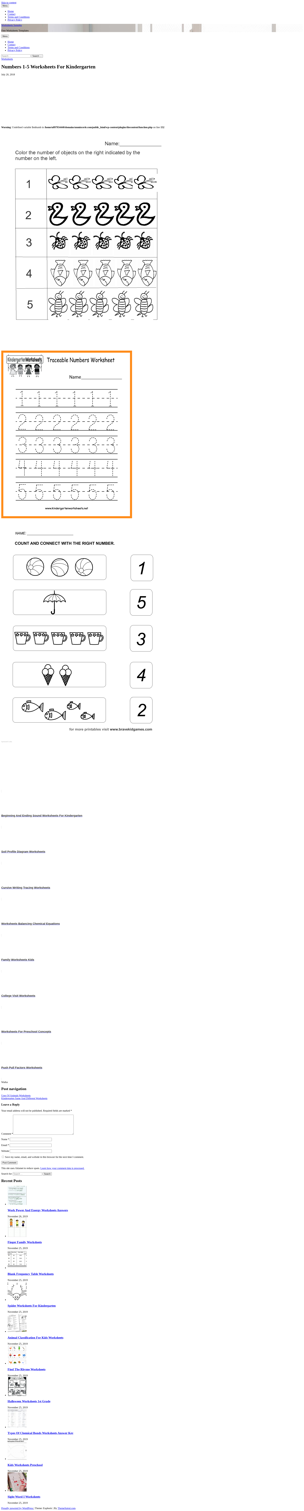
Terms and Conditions (19, 17)
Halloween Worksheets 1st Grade (29, 1401)
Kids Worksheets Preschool (25, 1465)
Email (5, 1145)
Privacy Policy (15, 19)
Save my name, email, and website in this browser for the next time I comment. (44, 1157)
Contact (11, 14)
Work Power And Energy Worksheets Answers (38, 1210)
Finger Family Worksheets (25, 1242)
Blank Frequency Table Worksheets (31, 1274)
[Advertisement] (96, 98)
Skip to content (8, 2)
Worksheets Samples (11, 25)
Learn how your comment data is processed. (62, 1168)
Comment (7, 1133)
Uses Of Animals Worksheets (16, 1095)
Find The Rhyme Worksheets (26, 1369)
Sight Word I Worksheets (24, 1496)
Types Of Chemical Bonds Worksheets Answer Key (40, 1433)
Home (11, 11)
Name (5, 1139)
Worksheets (7, 59)
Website (5, 1151)
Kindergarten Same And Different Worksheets (24, 1098)
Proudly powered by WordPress (17, 1508)
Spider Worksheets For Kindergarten (32, 1305)
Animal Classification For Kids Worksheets (35, 1337)
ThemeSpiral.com (66, 1508)
